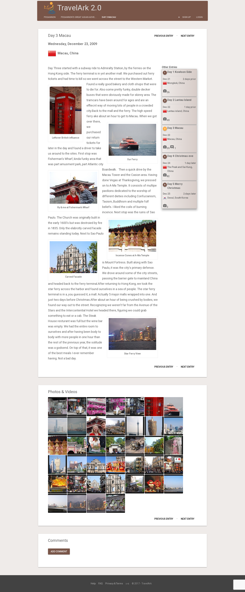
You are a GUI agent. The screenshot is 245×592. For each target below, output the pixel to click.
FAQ (100, 583)
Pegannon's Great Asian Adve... (78, 17)
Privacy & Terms (114, 583)
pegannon (50, 17)
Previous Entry (163, 36)
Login (199, 17)
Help (93, 583)
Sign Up (186, 17)
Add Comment (59, 551)
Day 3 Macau (109, 17)
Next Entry (187, 36)
